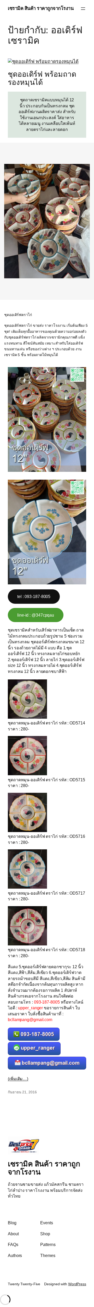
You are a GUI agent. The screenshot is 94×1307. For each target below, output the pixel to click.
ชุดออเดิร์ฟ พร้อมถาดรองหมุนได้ (42, 78)
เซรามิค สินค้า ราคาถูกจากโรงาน (40, 8)
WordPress (77, 1284)
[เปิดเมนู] (83, 8)
